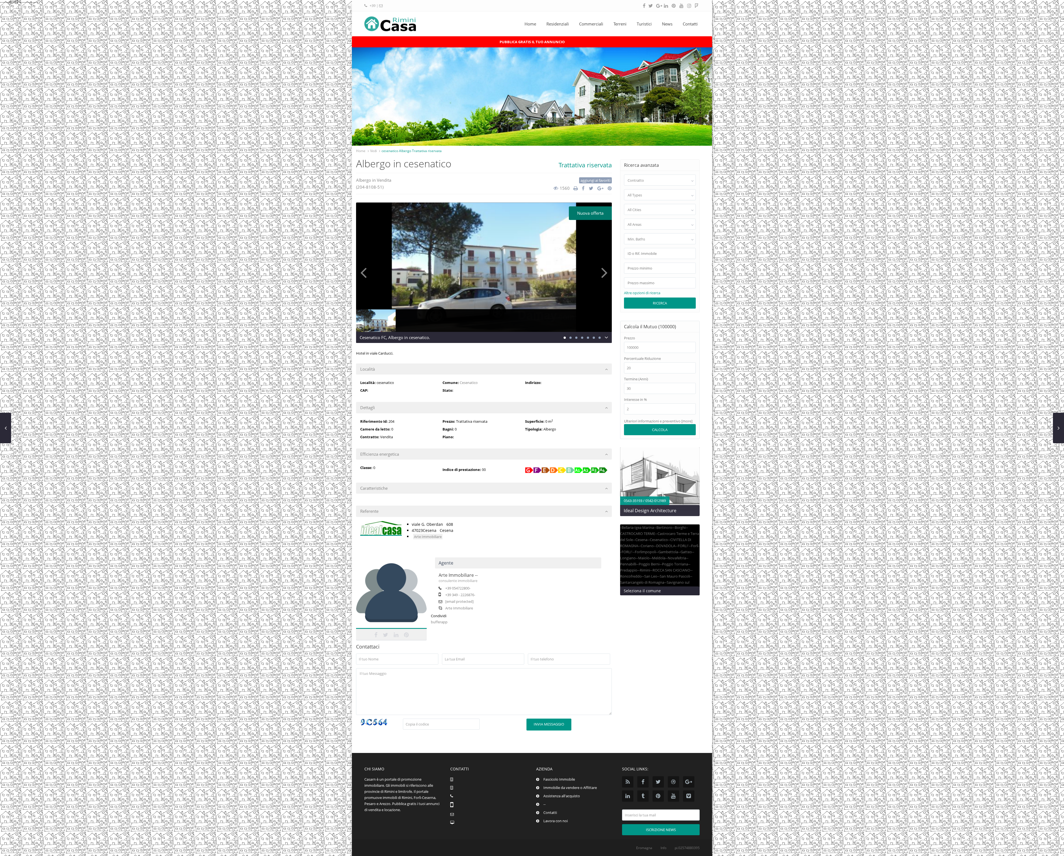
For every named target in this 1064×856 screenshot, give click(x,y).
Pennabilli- (628, 564)
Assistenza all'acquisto (561, 795)
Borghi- (681, 527)
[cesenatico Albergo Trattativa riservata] (484, 267)
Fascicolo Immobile (559, 779)
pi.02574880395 (687, 847)
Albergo (363, 180)
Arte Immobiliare (428, 536)
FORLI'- (684, 545)
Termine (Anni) (636, 379)
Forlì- (695, 545)
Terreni (619, 24)
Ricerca (660, 303)
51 (379, 187)
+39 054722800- (457, 588)
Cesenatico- (659, 539)
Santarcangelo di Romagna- (642, 582)
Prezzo (629, 338)
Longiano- (628, 557)
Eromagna (644, 847)
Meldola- (659, 557)
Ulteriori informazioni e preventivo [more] (658, 421)
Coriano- (648, 545)
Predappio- (629, 570)
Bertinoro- (664, 527)
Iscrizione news (661, 829)
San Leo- (651, 576)
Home (530, 24)
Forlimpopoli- (646, 551)
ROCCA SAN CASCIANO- (672, 570)
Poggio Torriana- (675, 564)
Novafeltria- (677, 557)
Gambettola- (668, 551)
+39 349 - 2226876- (460, 594)
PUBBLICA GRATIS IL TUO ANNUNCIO (532, 41)
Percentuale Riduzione (642, 358)
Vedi (373, 150)
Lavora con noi (555, 820)
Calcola (659, 429)
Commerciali (591, 24)
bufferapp (439, 621)
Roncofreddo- (631, 576)
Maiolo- (644, 557)
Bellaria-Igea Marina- (638, 527)
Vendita (384, 180)
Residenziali (557, 24)
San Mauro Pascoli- (675, 576)
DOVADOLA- (666, 545)
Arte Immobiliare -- (458, 575)
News (667, 24)
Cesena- (641, 539)
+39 (373, 5)
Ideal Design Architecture (650, 511)
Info (663, 847)
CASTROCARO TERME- (638, 533)
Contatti (690, 24)
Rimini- (645, 570)
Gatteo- (687, 551)
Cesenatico (469, 382)
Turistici (644, 24)
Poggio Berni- (650, 564)
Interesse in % (635, 399)
